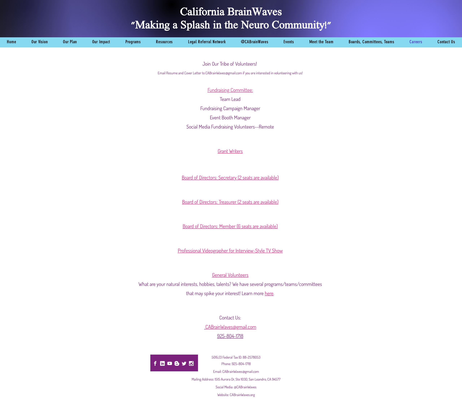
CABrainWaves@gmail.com (223, 72)
